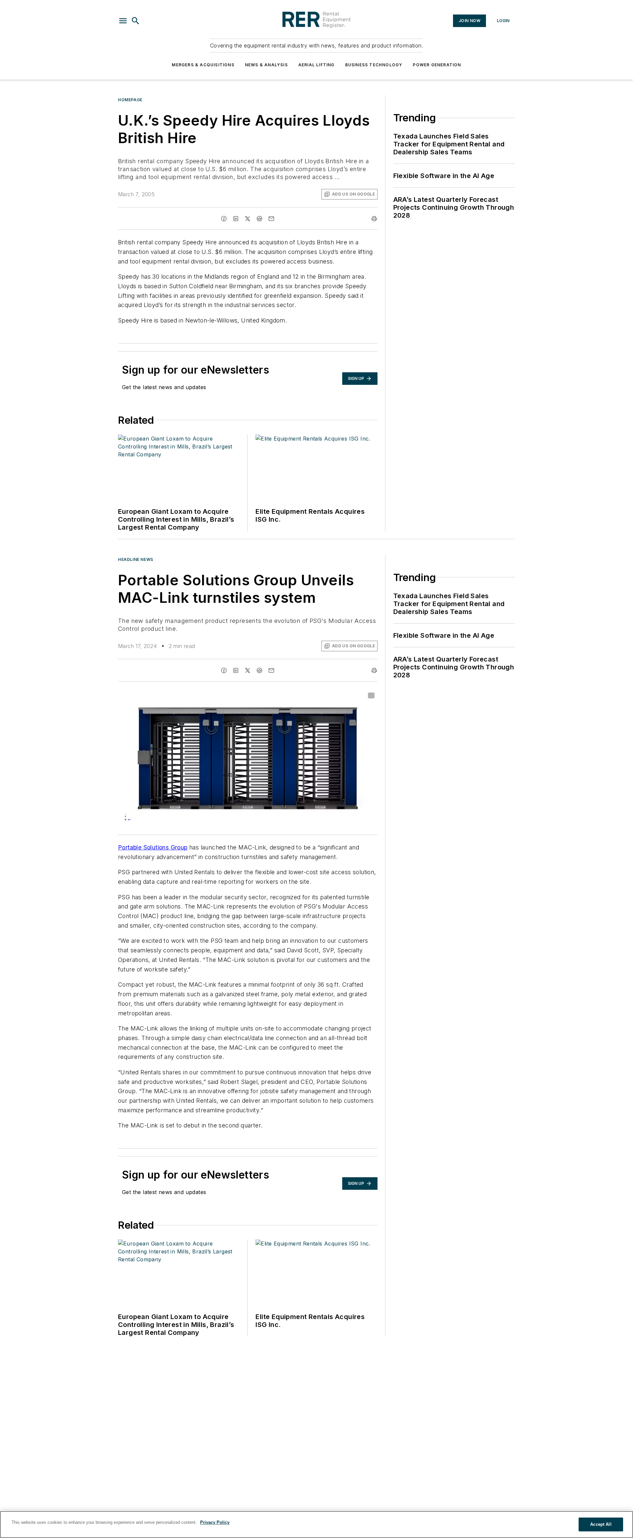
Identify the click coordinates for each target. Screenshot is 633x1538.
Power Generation (437, 64)
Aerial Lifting (316, 64)
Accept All (600, 1524)
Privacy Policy (214, 1522)
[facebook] (224, 218)
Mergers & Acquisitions (203, 64)
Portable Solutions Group (153, 847)
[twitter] (247, 218)
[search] (135, 21)
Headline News (135, 559)
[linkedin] (235, 218)
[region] (316, 1524)
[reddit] (259, 218)
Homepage (130, 99)
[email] (271, 218)
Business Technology (374, 64)
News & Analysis (266, 64)
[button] (123, 21)
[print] (374, 218)
